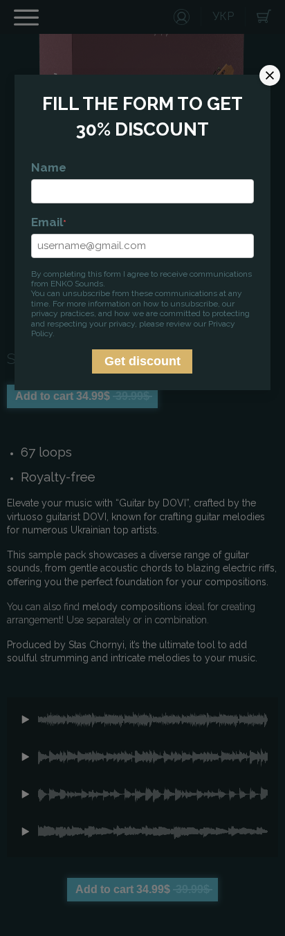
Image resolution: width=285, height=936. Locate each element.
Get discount (142, 361)
